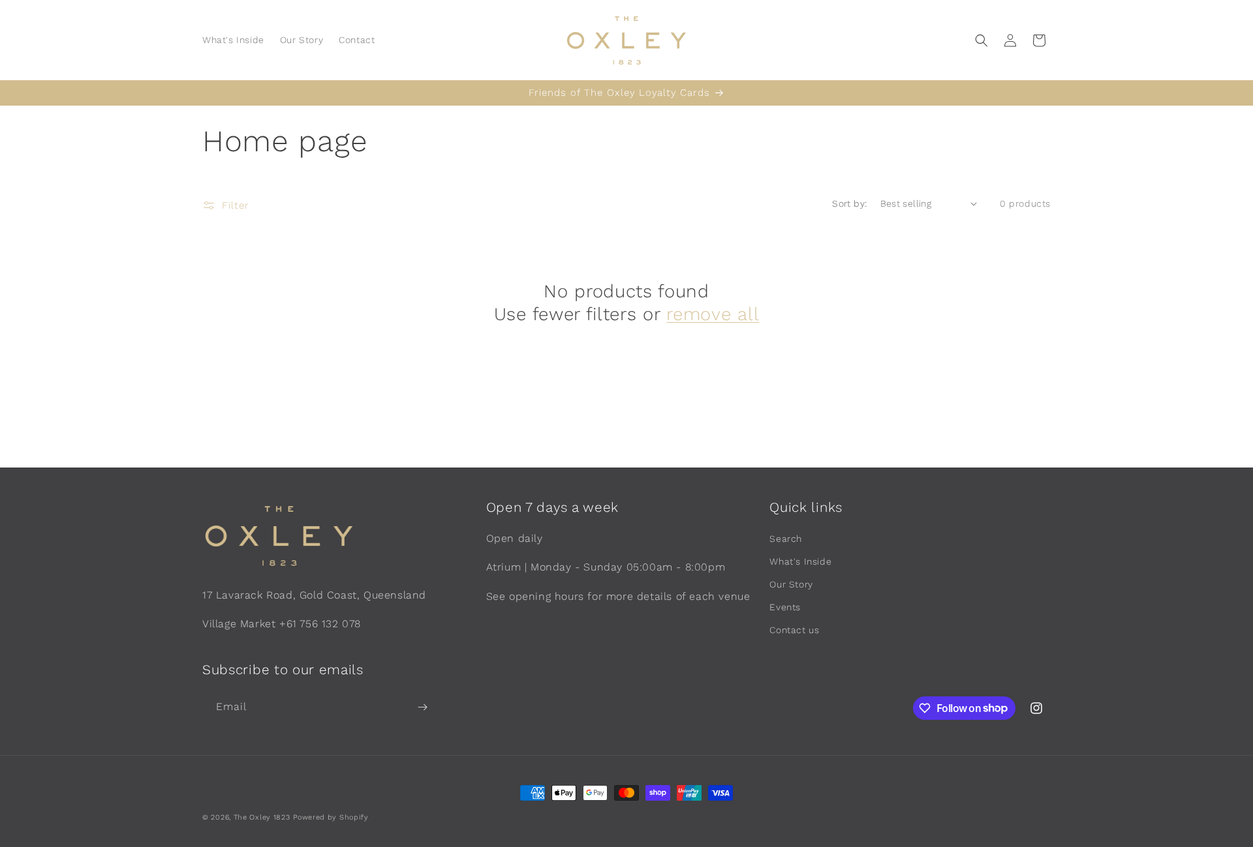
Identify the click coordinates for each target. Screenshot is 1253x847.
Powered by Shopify (331, 817)
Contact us (794, 630)
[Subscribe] (422, 707)
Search (785, 538)
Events (785, 607)
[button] (981, 40)
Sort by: (849, 203)
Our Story (790, 584)
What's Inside (800, 561)
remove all (712, 314)
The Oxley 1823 (262, 817)
